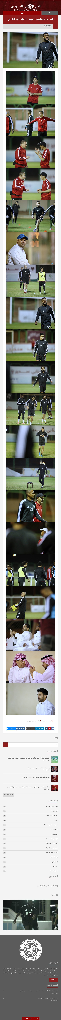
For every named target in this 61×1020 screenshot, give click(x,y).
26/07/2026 (46, 760)
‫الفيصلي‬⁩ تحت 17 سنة (52, 843)
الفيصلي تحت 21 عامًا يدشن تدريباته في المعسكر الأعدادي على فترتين (28, 758)
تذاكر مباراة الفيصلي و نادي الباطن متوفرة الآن (36, 777)
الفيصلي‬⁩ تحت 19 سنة (52, 848)
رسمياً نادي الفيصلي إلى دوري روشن (39, 768)
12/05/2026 (46, 779)
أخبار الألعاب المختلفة (52, 806)
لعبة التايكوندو (54, 871)
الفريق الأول (32, 721)
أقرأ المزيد (53, 979)
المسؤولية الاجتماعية (52, 852)
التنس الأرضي (54, 829)
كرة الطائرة (55, 862)
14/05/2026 (46, 770)
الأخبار (37, 721)
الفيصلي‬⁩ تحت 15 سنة (52, 839)
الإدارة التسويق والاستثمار (51, 825)
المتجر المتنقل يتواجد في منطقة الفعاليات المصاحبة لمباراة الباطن (28, 787)
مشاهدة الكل (9, 794)
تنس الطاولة (54, 857)
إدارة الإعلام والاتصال (52, 816)
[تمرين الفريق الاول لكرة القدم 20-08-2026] (30, 915)
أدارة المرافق (54, 811)
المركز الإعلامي (47, 721)
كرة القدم (26, 721)
